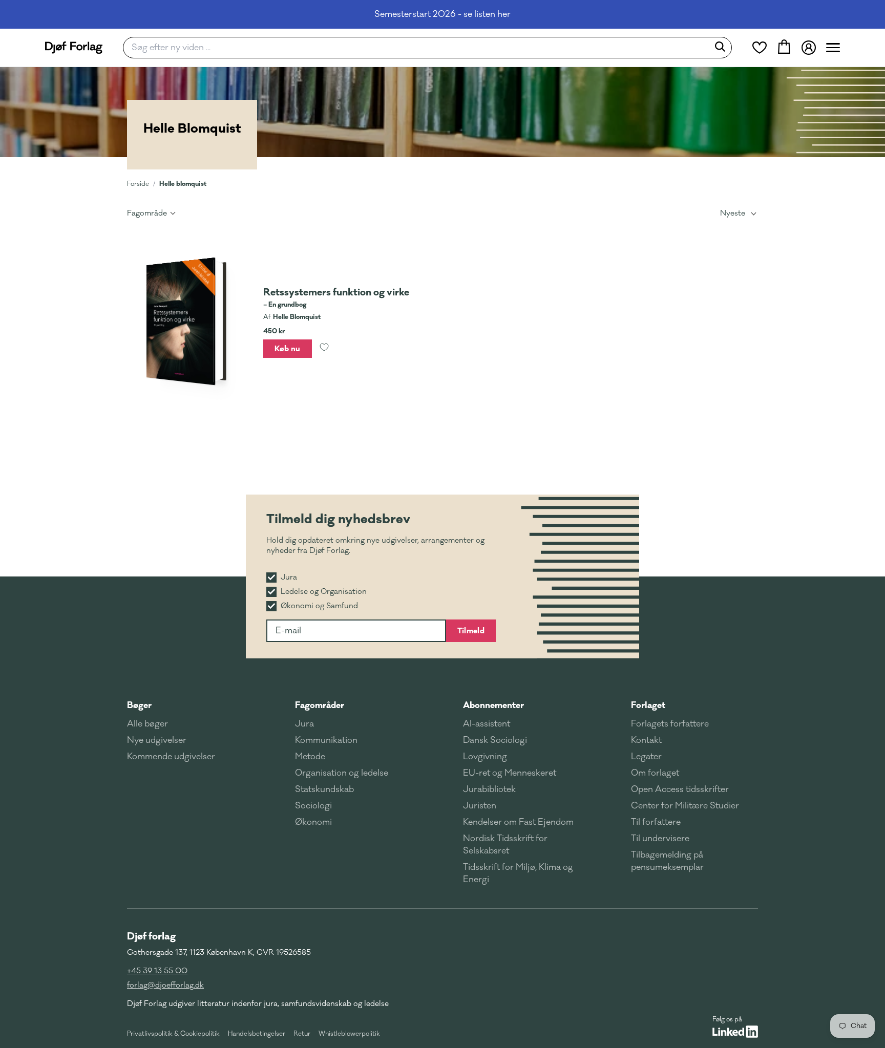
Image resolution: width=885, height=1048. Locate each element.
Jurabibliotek (489, 789)
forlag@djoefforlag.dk (165, 985)
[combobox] (419, 47)
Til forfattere (656, 822)
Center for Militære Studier (685, 805)
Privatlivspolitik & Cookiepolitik (173, 1034)
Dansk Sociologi (495, 740)
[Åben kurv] (784, 47)
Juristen (479, 805)
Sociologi (313, 805)
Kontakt (646, 740)
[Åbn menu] (833, 47)
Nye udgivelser (156, 740)
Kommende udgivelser (171, 756)
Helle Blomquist (297, 317)
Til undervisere (660, 838)
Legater (646, 756)
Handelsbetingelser (256, 1034)
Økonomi (313, 822)
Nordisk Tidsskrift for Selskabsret (505, 845)
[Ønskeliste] (759, 47)
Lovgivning (485, 756)
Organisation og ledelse (341, 773)
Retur (301, 1034)
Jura (304, 724)
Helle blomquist (182, 183)
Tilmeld (470, 631)
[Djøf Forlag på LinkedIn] (735, 1031)
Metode (310, 756)
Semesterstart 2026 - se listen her (442, 14)
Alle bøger (147, 724)
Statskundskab (324, 789)
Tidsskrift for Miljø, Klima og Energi (518, 873)
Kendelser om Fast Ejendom (518, 822)
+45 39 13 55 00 (157, 971)
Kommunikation (326, 740)
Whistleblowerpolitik (349, 1034)
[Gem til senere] (324, 349)
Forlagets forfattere (670, 724)
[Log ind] (809, 47)
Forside (138, 184)
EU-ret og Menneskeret (509, 773)
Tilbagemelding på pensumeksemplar (667, 861)
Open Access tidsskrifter (680, 789)
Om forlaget (655, 773)
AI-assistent (486, 724)
